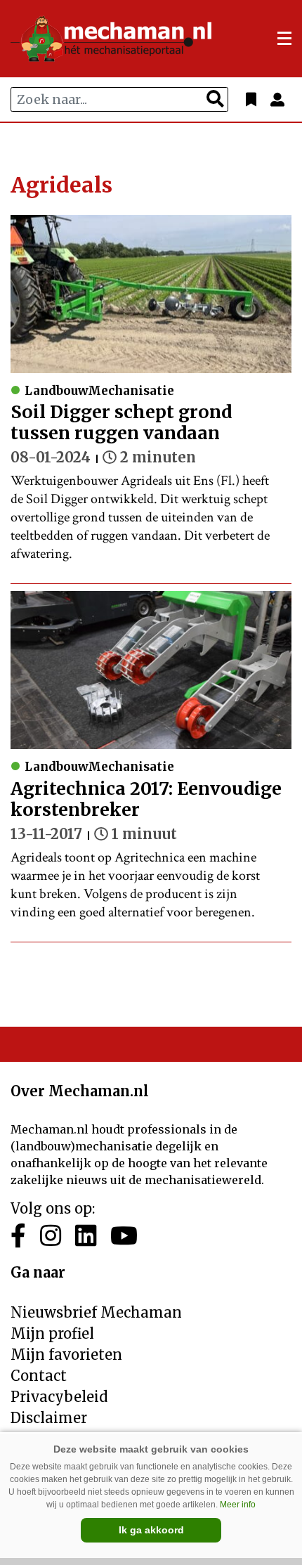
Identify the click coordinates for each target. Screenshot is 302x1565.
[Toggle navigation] (284, 39)
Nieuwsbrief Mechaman (96, 1312)
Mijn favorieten (66, 1354)
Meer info (238, 1504)
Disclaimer (49, 1418)
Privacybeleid (59, 1396)
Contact (39, 1375)
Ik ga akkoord (151, 1529)
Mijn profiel (52, 1333)
